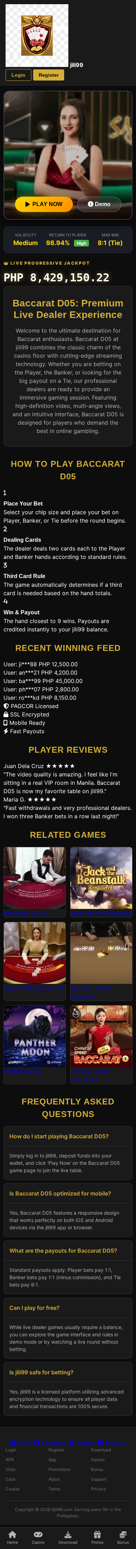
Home (12, 1542)
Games (98, 1459)
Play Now (47, 204)
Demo (102, 204)
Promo (97, 1542)
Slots (10, 1469)
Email (24, 1442)
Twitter (85, 1442)
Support (98, 1479)
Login (18, 75)
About (54, 1479)
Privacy (98, 1488)
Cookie (13, 1488)
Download (68, 1542)
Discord (115, 1442)
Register (49, 75)
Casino (38, 1542)
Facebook (53, 1442)
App (52, 1459)
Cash (11, 1479)
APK (10, 1459)
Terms (54, 1488)
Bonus (123, 1542)
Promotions (59, 1469)
